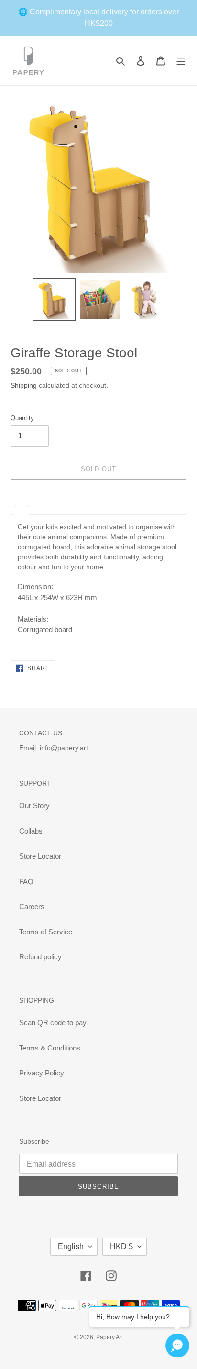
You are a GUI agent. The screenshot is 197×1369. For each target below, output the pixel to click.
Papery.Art (109, 1337)
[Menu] (181, 60)
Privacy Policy (41, 1073)
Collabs (31, 831)
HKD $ (121, 1246)
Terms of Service (45, 932)
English (71, 1246)
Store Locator (40, 856)
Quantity (22, 418)
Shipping (24, 385)
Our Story (34, 806)
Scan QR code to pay (53, 1022)
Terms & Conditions (49, 1048)
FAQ (26, 881)
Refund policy (40, 957)
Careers (31, 906)
